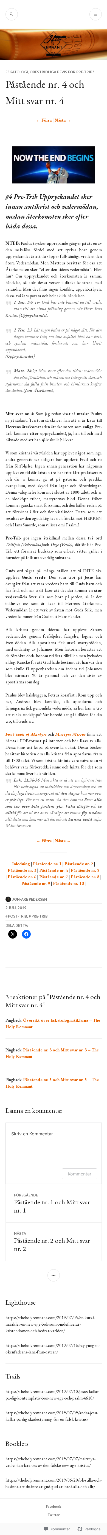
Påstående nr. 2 (78, 864)
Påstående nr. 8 (85, 877)
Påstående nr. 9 (35, 883)
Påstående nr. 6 (22, 877)
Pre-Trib (40, 916)
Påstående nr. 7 (53, 877)
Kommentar (79, 1174)
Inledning (21, 864)
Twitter (53, 1514)
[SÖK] (11, 14)
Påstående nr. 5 (85, 870)
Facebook (53, 1506)
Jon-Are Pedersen (29, 899)
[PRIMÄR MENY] (95, 14)
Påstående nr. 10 (68, 883)
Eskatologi (16, 72)
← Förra (44, 120)
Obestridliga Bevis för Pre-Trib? (62, 72)
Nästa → (63, 120)
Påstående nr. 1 (47, 864)
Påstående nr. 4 (53, 870)
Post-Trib (17, 916)
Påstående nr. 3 (22, 870)
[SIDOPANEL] (53, 1275)
